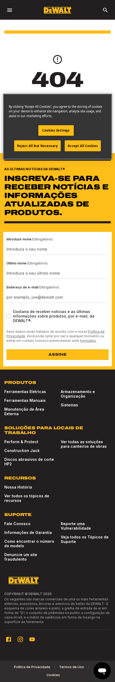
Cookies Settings (56, 130)
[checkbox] (8, 316)
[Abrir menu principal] (9, 10)
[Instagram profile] (20, 639)
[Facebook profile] (8, 639)
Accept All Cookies (83, 146)
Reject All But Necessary (37, 146)
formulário (88, 341)
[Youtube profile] (32, 639)
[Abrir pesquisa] (105, 10)
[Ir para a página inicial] (57, 10)
